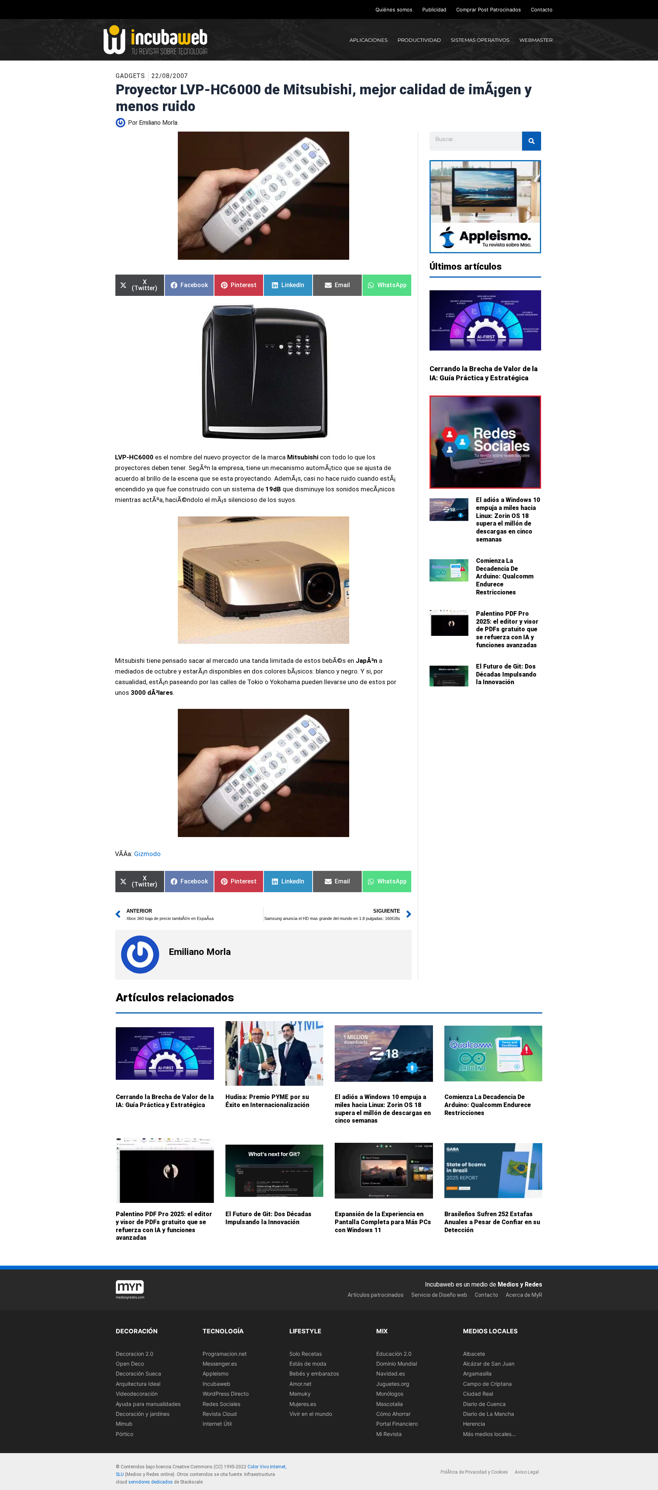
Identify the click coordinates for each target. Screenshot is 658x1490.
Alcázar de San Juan (488, 1363)
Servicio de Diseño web (439, 1295)
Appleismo (215, 1374)
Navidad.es (390, 1374)
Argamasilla (477, 1374)
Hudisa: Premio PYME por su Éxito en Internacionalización (267, 1101)
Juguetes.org (392, 1383)
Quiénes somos (393, 9)
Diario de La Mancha (488, 1414)
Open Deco (130, 1363)
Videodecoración (137, 1393)
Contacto (542, 9)
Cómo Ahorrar (393, 1414)
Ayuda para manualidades (148, 1404)
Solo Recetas (305, 1353)
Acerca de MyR (524, 1295)
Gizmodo (147, 854)
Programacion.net (225, 1353)
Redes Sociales (221, 1404)
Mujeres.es (302, 1404)
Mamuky (300, 1393)
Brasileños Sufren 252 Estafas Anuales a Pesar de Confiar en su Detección (492, 1222)
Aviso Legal (527, 1472)
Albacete (474, 1353)
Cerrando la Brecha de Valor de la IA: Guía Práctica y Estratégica (165, 1101)
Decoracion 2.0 (134, 1353)
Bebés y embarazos (314, 1374)
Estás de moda (307, 1363)
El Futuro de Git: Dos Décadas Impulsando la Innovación (506, 674)
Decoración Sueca (138, 1374)
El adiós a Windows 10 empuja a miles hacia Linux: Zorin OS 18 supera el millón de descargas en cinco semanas (508, 519)
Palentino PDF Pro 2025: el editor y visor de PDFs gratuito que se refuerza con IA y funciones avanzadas (507, 629)
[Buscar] (531, 141)
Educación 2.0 (394, 1353)
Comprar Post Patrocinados (488, 9)
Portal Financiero (397, 1424)
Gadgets (130, 75)
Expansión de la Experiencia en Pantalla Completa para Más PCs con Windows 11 (383, 1222)
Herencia (474, 1424)
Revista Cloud (220, 1414)
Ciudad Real (478, 1393)
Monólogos (389, 1393)
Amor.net (300, 1383)
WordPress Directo (226, 1393)
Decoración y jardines (142, 1414)
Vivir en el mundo (310, 1414)
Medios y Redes (520, 1284)
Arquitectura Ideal (138, 1383)
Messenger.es (220, 1363)
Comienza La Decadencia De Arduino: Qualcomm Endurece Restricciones (504, 576)
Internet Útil (217, 1424)
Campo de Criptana (487, 1383)
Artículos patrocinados (376, 1295)
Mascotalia (389, 1404)
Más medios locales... (489, 1434)
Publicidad (434, 9)
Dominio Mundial (396, 1363)
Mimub (124, 1424)
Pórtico (124, 1434)
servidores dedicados (150, 1482)
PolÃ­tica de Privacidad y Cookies (474, 1472)
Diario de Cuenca (484, 1404)
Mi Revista (389, 1434)
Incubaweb (216, 1383)
